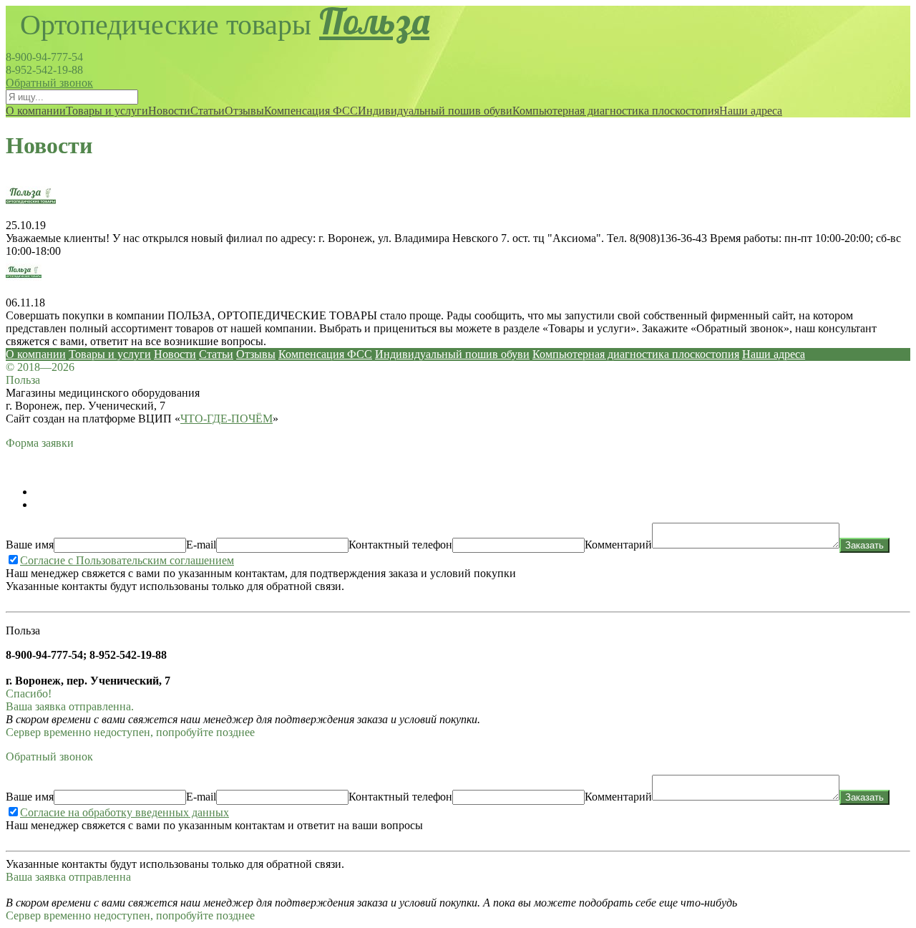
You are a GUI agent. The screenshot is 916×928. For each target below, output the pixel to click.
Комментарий (618, 544)
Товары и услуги (107, 111)
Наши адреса (750, 111)
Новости (169, 111)
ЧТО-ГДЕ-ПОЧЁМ (226, 418)
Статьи (207, 111)
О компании (36, 111)
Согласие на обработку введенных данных (124, 812)
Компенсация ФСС (311, 111)
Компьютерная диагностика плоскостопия (615, 111)
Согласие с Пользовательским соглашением (127, 560)
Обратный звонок (49, 83)
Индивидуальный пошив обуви (435, 111)
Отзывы (244, 111)
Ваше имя (30, 544)
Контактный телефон (400, 544)
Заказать (864, 545)
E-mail (201, 544)
